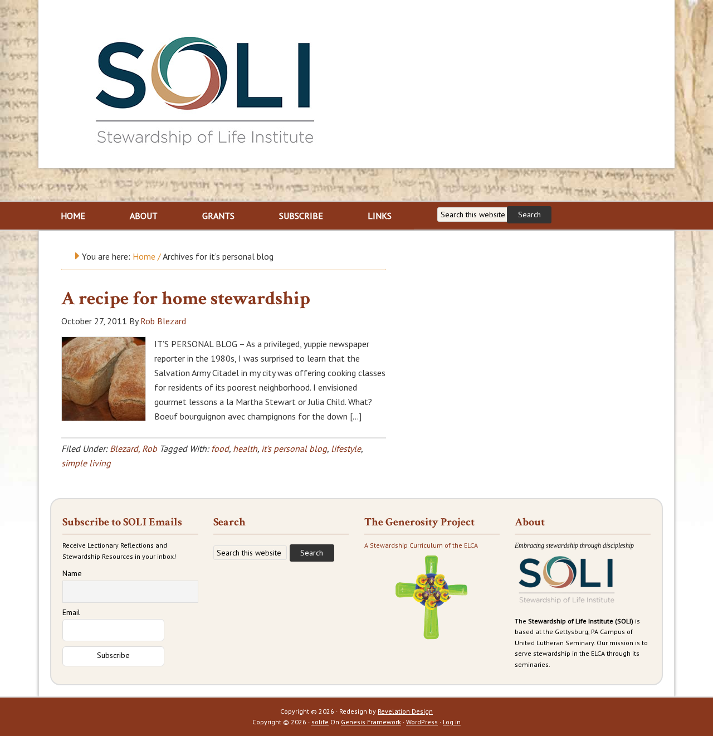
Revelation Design (405, 711)
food (220, 448)
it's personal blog (294, 448)
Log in (452, 722)
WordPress (422, 722)
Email (71, 612)
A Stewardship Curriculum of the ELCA (421, 545)
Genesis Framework (371, 722)
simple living (86, 463)
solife (320, 722)
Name (72, 573)
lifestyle (346, 448)
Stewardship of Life (205, 87)
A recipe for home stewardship (185, 298)
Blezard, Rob (133, 448)
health (245, 448)
